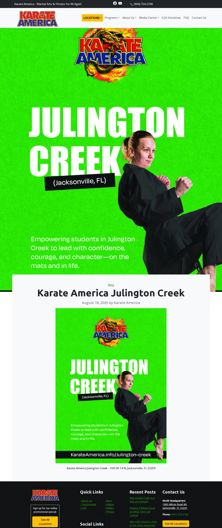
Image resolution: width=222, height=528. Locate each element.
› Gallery (109, 508)
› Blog (108, 500)
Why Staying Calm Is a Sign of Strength (142, 499)
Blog (111, 285)
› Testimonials (88, 504)
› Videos (109, 504)
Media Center (148, 18)
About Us (128, 18)
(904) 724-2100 (143, 4)
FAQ (186, 18)
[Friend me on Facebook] (115, 3)
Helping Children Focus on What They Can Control (142, 511)
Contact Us (199, 18)
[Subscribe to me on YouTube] (120, 3)
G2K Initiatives (171, 18)
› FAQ (83, 508)
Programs (111, 18)
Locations (91, 18)
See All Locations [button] (45, 522)
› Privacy (109, 511)
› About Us (86, 500)
